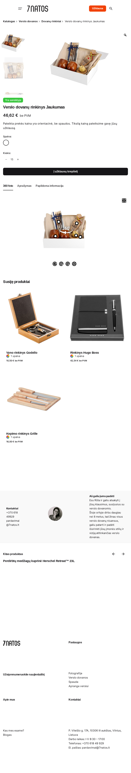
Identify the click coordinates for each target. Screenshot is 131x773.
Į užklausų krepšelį (66, 171)
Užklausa (97, 8)
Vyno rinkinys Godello (21, 352)
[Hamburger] (20, 8)
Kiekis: (7, 153)
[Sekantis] (123, 554)
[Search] (111, 8)
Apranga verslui (79, 686)
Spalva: (7, 136)
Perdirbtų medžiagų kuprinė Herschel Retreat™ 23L (39, 561)
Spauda (73, 681)
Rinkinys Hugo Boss (84, 352)
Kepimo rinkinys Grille (22, 433)
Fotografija (75, 673)
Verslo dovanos (78, 677)
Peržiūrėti (13, 285)
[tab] (8, 185)
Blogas (7, 734)
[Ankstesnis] (113, 554)
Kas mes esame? (13, 730)
